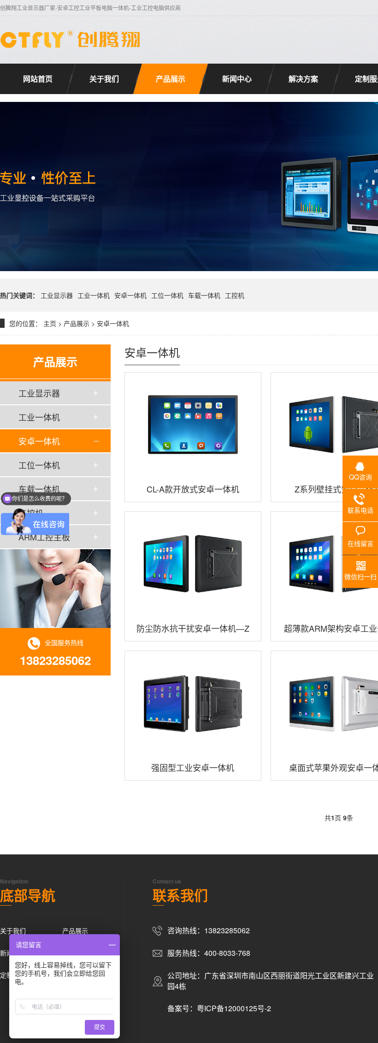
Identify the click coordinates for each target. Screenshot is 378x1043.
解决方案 (303, 78)
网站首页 (38, 78)
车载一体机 (204, 295)
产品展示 (170, 78)
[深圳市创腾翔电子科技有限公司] (71, 39)
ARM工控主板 (44, 537)
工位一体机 (167, 295)
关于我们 (104, 78)
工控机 (234, 295)
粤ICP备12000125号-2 (234, 1008)
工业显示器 (57, 295)
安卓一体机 (130, 295)
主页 (49, 323)
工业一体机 (93, 295)
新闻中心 (237, 78)
